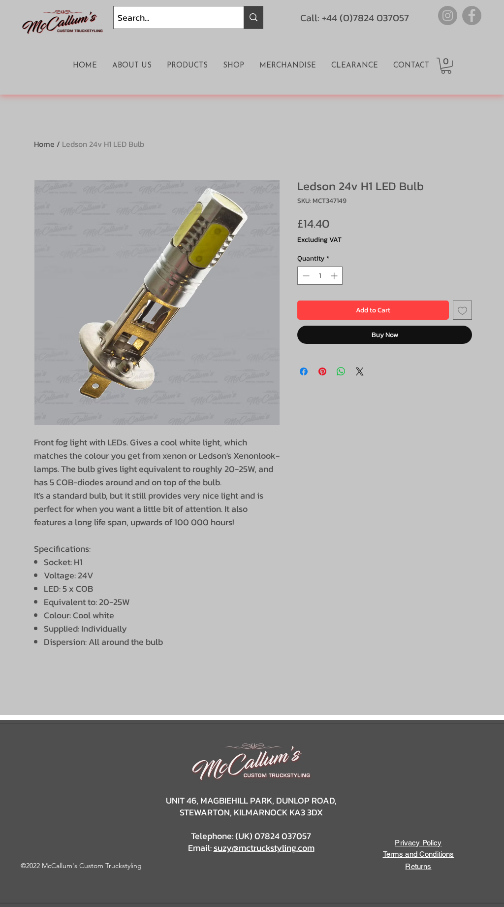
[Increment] (335, 275)
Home (44, 144)
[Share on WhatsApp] (341, 371)
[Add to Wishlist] (462, 310)
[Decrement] (305, 275)
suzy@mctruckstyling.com (264, 847)
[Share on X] (360, 371)
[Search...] (253, 17)
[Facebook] (471, 15)
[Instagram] (447, 15)
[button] (446, 66)
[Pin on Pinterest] (322, 371)
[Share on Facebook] (304, 371)
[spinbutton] (320, 275)
